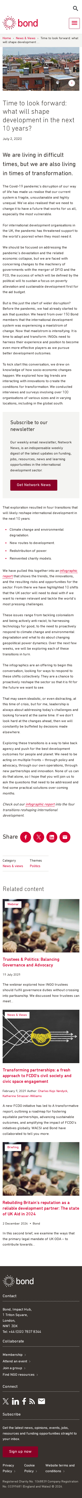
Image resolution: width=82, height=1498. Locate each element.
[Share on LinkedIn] (51, 837)
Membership (13, 1355)
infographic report (40, 804)
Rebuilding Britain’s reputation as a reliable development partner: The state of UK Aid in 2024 (41, 1208)
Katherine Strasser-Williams (22, 1096)
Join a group (12, 1368)
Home (7, 38)
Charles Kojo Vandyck (52, 1091)
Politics (35, 866)
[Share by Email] (64, 837)
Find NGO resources (19, 1375)
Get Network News (34, 485)
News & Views (25, 38)
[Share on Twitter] (38, 837)
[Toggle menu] (74, 23)
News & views (13, 866)
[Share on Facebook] (25, 837)
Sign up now (20, 1452)
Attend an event (15, 1361)
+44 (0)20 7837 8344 (25, 1332)
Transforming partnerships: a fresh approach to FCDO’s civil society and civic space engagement (37, 1076)
